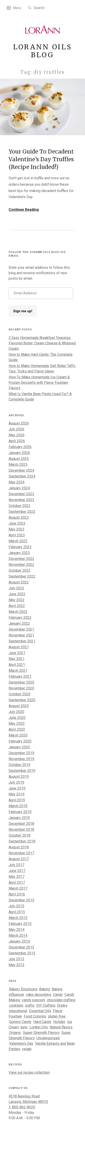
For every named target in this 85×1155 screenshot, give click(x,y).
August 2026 (19, 423)
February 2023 (20, 547)
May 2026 (16, 435)
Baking (44, 989)
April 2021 (17, 665)
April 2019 (17, 800)
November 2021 (21, 635)
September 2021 (22, 641)
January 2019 (19, 818)
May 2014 (16, 929)
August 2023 (19, 517)
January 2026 (19, 453)
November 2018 (21, 829)
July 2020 (16, 712)
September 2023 (22, 511)
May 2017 (16, 876)
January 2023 (19, 553)
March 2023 (18, 541)
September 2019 (22, 770)
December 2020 (21, 682)
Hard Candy (42, 1022)
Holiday (59, 1022)
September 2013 (22, 953)
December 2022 (21, 559)
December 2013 (21, 947)
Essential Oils (40, 1011)
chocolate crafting (61, 1000)
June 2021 (17, 653)
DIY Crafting (45, 1005)
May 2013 (16, 965)
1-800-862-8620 (22, 1107)
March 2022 (18, 612)
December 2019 (21, 753)
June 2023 (17, 523)
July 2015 (16, 906)
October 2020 (19, 694)
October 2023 (19, 506)
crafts (29, 1005)
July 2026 (16, 429)
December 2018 (21, 823)
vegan (27, 1049)
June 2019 (17, 788)
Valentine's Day (21, 1043)
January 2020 (19, 747)
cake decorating (38, 994)
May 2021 (16, 659)
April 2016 (17, 894)
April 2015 (17, 912)
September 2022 (22, 576)
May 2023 (16, 529)
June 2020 (17, 718)
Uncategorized (48, 1038)
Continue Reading (24, 209)
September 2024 (22, 476)
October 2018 (19, 835)
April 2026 (17, 441)
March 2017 (18, 888)
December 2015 (21, 900)
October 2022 (19, 570)
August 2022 (19, 582)
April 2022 (17, 606)
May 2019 (16, 794)
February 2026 (20, 447)
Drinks (62, 1005)
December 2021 (21, 629)
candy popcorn (33, 1000)
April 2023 (17, 535)
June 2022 (17, 594)
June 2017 (17, 871)
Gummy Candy (20, 1022)
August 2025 (19, 458)
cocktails (16, 1005)
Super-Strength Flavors (41, 1032)
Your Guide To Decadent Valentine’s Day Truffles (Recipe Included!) (41, 159)
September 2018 (22, 841)
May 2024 (16, 482)
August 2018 (19, 847)
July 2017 (16, 865)
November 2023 (21, 500)
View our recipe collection (29, 1072)
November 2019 (21, 759)
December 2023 (21, 494)
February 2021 (20, 676)
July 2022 (16, 588)
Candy (58, 994)
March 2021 (18, 670)
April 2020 (17, 729)
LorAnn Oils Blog (42, 51)
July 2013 (16, 959)
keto (24, 1027)
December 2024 (21, 470)
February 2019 (20, 812)
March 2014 (18, 935)
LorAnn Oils (38, 1027)
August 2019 (19, 776)
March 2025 (18, 464)
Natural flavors (61, 1027)
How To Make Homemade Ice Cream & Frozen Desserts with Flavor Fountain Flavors (39, 382)
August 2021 (19, 647)
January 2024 (19, 488)
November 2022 (21, 564)
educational (18, 1011)
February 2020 (20, 741)
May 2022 (16, 600)
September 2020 (22, 700)
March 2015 (18, 918)
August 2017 (19, 859)
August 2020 (19, 706)
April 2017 (17, 882)
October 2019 (19, 765)
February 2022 (20, 617)
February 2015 (20, 924)
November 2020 (21, 688)
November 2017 (21, 853)
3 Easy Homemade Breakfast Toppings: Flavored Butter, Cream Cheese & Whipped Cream (42, 343)
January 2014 (19, 941)
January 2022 (19, 623)
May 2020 (16, 723)
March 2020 (18, 735)
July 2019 (16, 782)
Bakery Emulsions (23, 989)
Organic (15, 1032)
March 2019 (18, 806)
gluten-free (57, 1016)
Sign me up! (22, 311)
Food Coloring (35, 1016)
